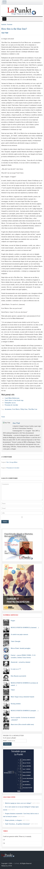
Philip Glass (23, 409)
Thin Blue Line (32, 409)
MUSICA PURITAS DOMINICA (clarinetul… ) (25, 627)
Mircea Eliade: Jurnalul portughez (20, 648)
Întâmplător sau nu (10, 402)
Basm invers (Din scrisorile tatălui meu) (22, 724)
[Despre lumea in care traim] (22, 11)
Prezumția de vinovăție (11, 405)
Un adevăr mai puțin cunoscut (19, 634)
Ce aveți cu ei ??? (16, 669)
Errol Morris (16, 409)
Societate (9, 24)
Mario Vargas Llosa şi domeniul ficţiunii (22, 697)
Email (5, 740)
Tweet (3, 417)
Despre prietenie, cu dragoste (13, 820)
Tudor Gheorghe (15, 641)
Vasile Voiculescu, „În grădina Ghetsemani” (17, 824)
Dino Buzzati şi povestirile (18, 676)
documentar (8, 409)
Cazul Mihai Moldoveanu (12, 398)
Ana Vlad (4, 33)
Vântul (13, 690)
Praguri (13, 620)
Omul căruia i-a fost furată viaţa (14, 400)
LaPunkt (16, 863)
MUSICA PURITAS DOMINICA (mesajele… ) (24, 710)
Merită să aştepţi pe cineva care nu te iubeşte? (18, 803)
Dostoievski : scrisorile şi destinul (20, 662)
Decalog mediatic (16, 703)
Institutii (3, 24)
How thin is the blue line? (14, 28)
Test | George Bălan (11, 462)
